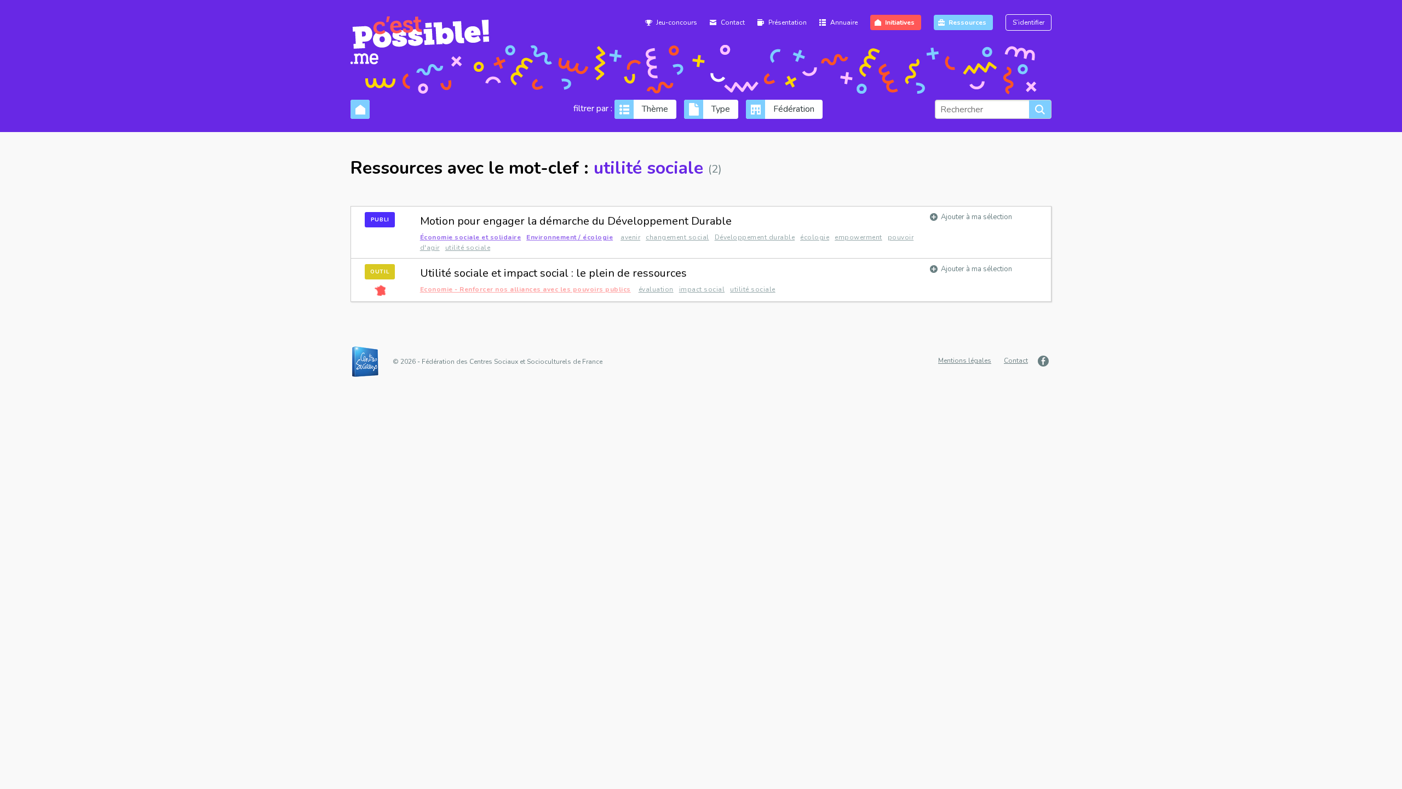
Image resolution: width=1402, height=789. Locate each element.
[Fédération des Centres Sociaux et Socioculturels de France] (370, 361)
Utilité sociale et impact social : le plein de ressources (553, 273)
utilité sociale (468, 247)
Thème (655, 109)
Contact (733, 22)
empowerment (858, 237)
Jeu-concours (676, 22)
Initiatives (900, 22)
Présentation (787, 22)
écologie (814, 237)
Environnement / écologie (569, 237)
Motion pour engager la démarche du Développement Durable (576, 221)
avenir (630, 237)
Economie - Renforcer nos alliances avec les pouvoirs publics (525, 289)
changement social (677, 237)
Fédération (793, 109)
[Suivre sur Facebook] (1045, 361)
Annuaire (844, 22)
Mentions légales (964, 360)
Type (720, 109)
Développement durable (755, 237)
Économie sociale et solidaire (470, 237)
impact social (702, 289)
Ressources (967, 22)
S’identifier (1028, 22)
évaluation (656, 289)
